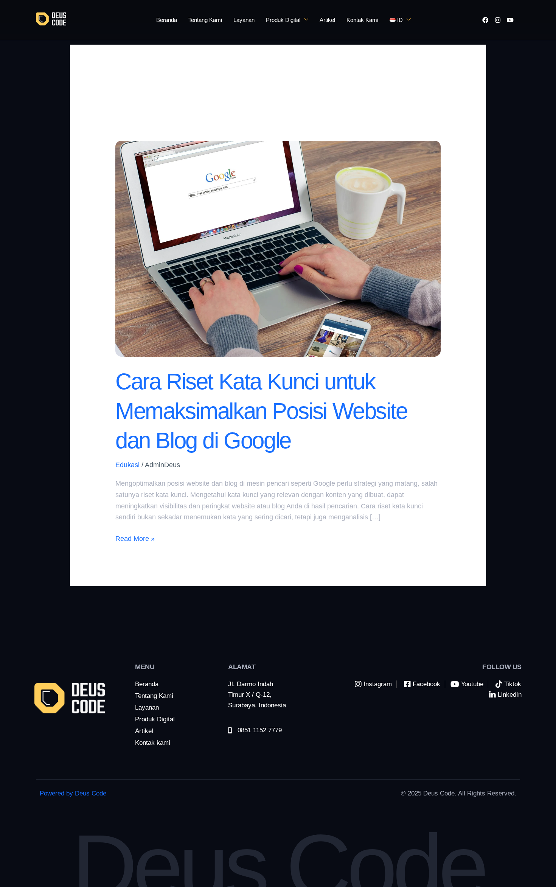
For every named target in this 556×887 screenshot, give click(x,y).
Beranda (166, 20)
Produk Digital (283, 20)
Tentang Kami (205, 20)
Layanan (244, 20)
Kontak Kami (362, 20)
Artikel (327, 20)
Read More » (135, 537)
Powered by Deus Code (73, 793)
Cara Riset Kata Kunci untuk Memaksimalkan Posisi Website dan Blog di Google (261, 411)
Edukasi (127, 465)
